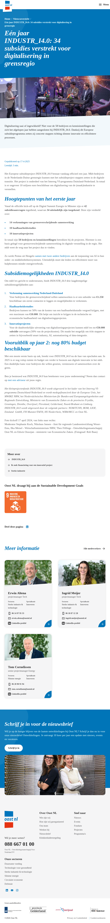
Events (77, 822)
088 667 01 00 (19, 844)
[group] (28, 586)
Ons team (43, 826)
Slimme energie (12, 876)
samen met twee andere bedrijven (52, 256)
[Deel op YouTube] (12, 890)
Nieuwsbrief (45, 834)
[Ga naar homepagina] (11, 4)
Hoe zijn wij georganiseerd (51, 822)
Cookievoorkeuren (98, 918)
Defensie (9, 884)
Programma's (80, 834)
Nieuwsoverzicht (21, 19)
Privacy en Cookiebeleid (77, 918)
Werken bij (44, 830)
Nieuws (77, 817)
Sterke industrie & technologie (18, 872)
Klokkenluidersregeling (50, 838)
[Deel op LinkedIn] (27, 527)
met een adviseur (16, 380)
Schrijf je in (13, 748)
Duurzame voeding (13, 864)
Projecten (78, 830)
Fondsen (78, 826)
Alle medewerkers (92, 548)
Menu (106, 4)
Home (7, 19)
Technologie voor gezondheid (18, 868)
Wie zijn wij (44, 817)
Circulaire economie (14, 880)
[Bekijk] (13, 910)
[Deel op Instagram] (17, 890)
